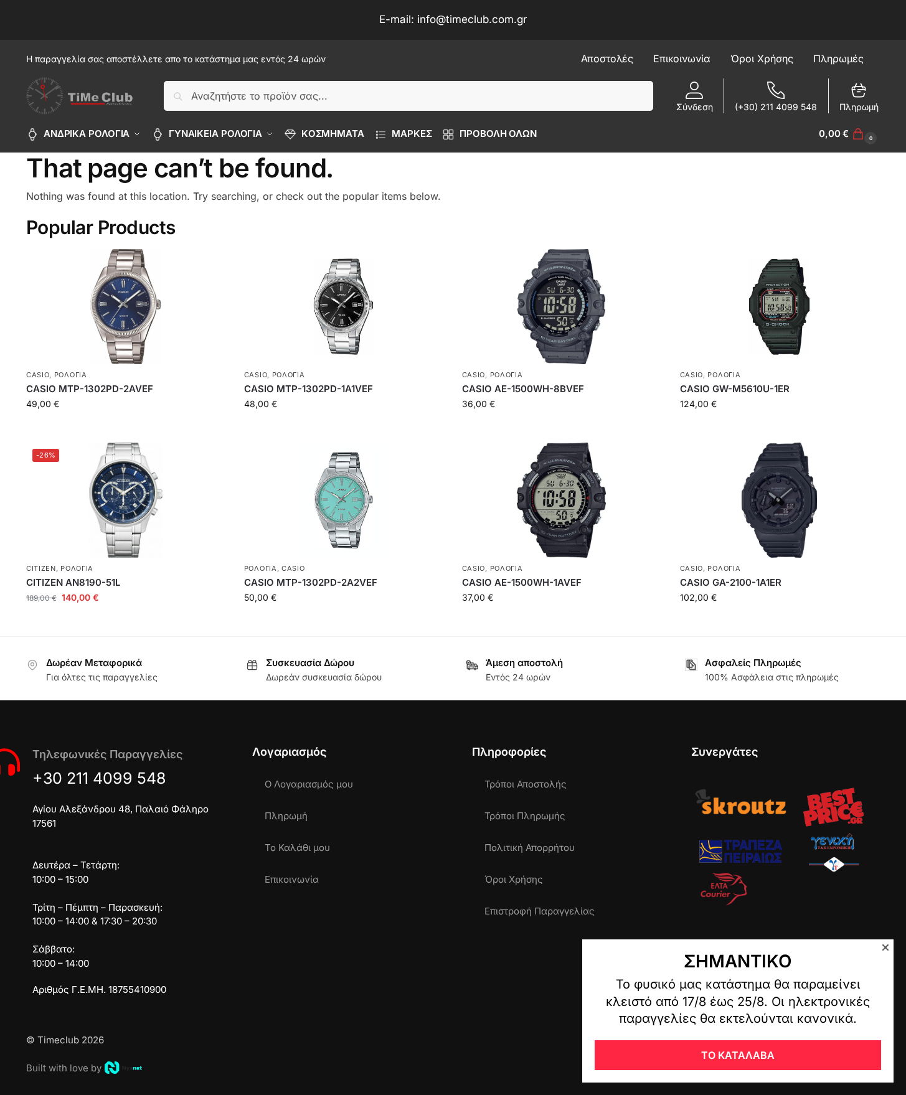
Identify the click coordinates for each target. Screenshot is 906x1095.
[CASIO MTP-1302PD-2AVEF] (125, 306)
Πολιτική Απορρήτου (529, 847)
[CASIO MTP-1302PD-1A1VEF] (343, 306)
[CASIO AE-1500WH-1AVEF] (561, 500)
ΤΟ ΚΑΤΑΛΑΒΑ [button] (738, 1055)
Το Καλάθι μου (297, 847)
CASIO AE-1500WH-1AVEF (522, 582)
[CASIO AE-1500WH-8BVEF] (561, 306)
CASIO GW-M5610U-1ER (735, 389)
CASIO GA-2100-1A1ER (730, 582)
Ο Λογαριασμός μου (309, 784)
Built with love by (63, 1068)
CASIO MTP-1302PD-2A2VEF (310, 582)
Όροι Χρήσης (513, 879)
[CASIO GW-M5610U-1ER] (779, 306)
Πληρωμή (859, 106)
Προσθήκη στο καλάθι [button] (125, 430)
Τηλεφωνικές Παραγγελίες (107, 754)
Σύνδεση (694, 106)
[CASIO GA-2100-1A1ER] (779, 500)
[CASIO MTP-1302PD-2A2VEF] (343, 500)
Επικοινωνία (292, 879)
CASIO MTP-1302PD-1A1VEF (308, 389)
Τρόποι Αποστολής (525, 784)
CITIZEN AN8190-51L (73, 582)
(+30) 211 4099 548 (776, 106)
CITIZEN (41, 568)
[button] (849, 134)
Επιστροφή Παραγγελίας (539, 911)
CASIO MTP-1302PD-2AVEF (89, 389)
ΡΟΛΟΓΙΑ (70, 374)
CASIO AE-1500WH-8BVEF (523, 389)
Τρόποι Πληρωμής (524, 816)
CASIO (38, 374)
